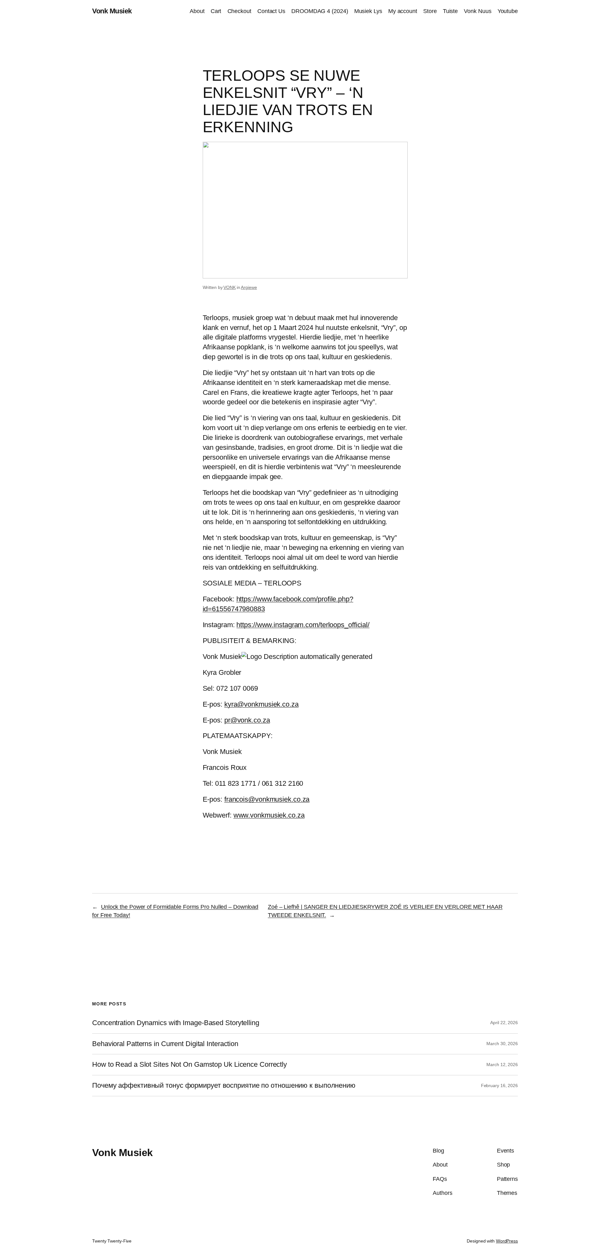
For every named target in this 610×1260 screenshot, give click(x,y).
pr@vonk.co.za (247, 720)
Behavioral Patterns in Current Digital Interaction (165, 1044)
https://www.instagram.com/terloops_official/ (302, 625)
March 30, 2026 (502, 1043)
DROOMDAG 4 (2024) (319, 11)
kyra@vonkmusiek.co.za (261, 704)
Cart (216, 11)
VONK (229, 287)
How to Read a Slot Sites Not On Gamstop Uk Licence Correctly (189, 1064)
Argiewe (249, 287)
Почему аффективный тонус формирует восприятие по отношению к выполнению (224, 1085)
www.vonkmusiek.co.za (269, 815)
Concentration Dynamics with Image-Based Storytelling (175, 1023)
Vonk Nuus (477, 11)
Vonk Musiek (112, 11)
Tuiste (450, 11)
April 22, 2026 (504, 1022)
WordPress (507, 1240)
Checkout (239, 11)
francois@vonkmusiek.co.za (267, 799)
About (197, 11)
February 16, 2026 (499, 1085)
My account (402, 11)
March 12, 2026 (502, 1064)
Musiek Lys (368, 11)
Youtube (508, 11)
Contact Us (271, 11)
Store (430, 11)
